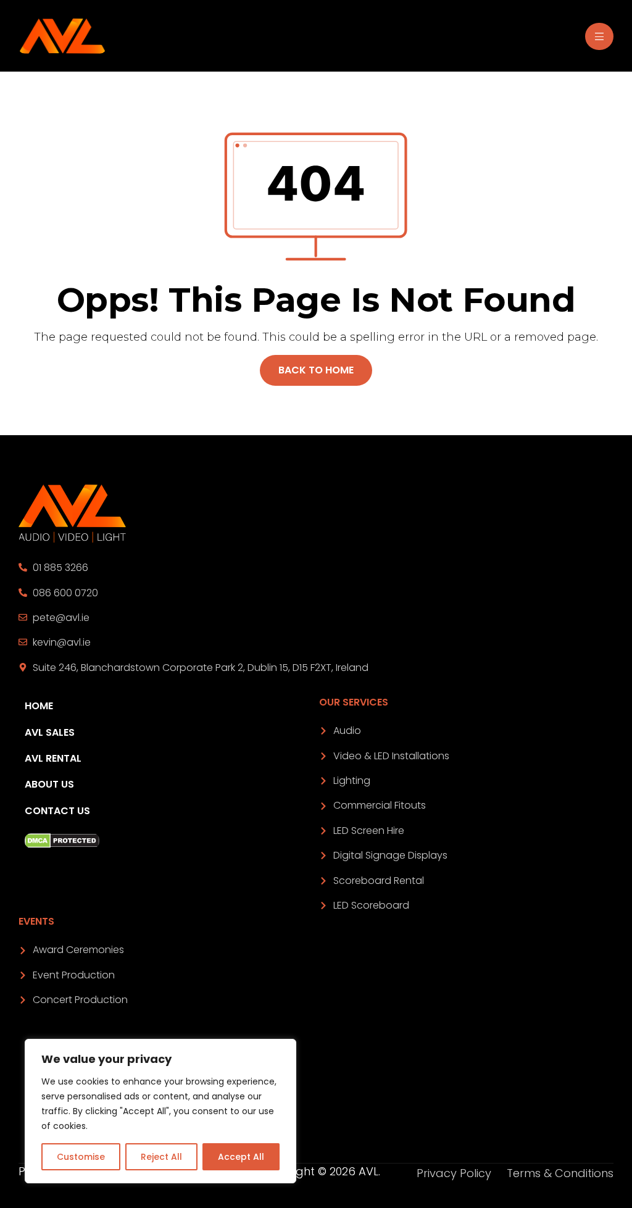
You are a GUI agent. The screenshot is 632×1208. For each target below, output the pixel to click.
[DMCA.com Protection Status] (169, 840)
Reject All (161, 1157)
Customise (81, 1157)
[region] (160, 1111)
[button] (316, 370)
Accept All (241, 1157)
